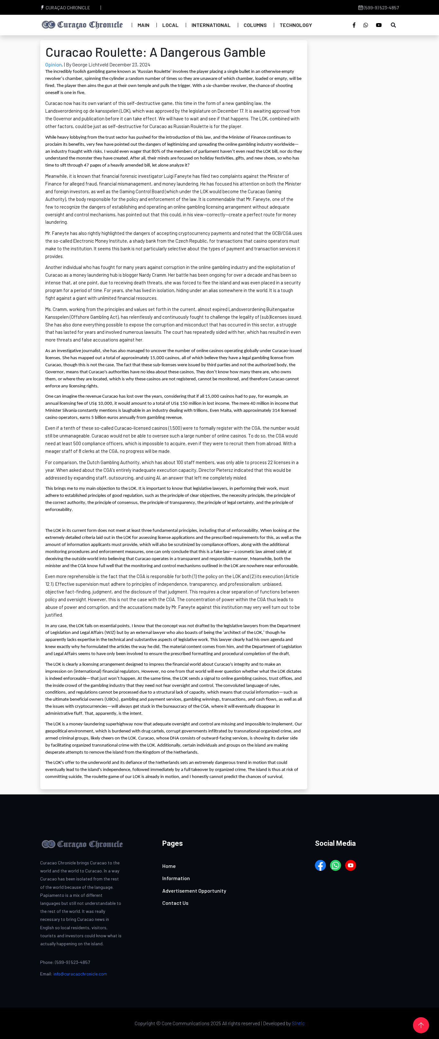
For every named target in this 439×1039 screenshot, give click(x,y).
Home (169, 866)
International (211, 25)
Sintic (298, 1023)
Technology (296, 25)
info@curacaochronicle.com (80, 973)
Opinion (53, 64)
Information (176, 878)
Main (143, 25)
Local (170, 25)
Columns (255, 25)
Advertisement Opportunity (194, 890)
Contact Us (175, 903)
